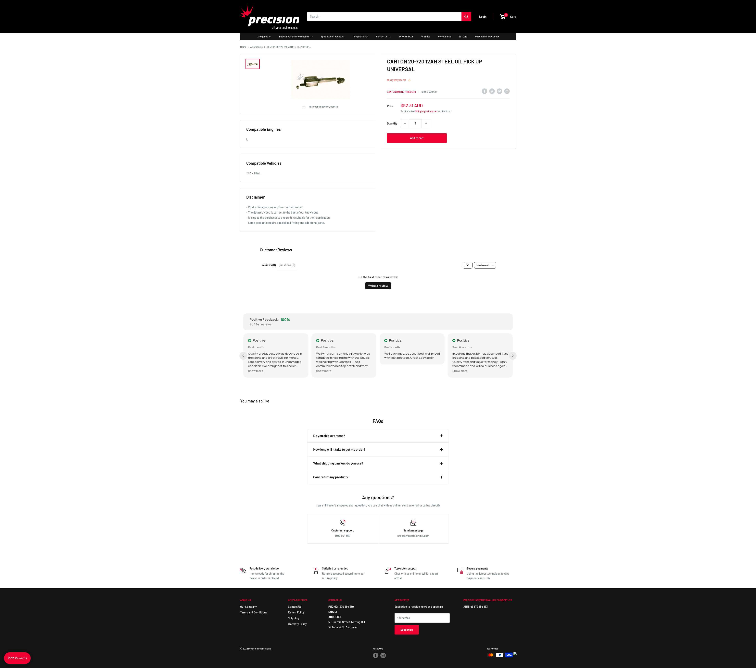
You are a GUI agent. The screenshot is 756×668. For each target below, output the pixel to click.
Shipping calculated (426, 111)
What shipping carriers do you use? (338, 463)
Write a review (378, 285)
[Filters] (467, 265)
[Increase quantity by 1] (426, 123)
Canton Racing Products (401, 91)
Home (243, 47)
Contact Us (294, 606)
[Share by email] (507, 91)
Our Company (248, 606)
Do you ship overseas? (329, 436)
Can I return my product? (330, 477)
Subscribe (406, 629)
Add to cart (416, 138)
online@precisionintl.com (353, 611)
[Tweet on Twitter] (499, 91)
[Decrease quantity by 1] (405, 123)
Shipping (293, 618)
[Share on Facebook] (484, 91)
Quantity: (392, 123)
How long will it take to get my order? (339, 449)
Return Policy (296, 612)
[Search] (466, 16)
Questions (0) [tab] (287, 265)
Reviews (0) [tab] (268, 265)
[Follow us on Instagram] (383, 655)
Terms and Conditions (253, 612)
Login (482, 16)
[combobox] (384, 16)
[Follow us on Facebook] (375, 655)
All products (256, 47)
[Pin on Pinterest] (492, 91)
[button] (255, 371)
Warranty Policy (297, 624)
